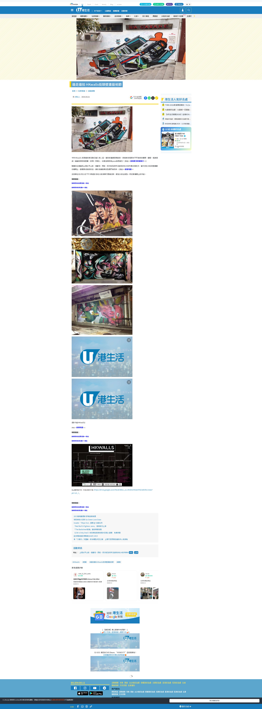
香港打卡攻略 (178, 16)
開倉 (126, 682)
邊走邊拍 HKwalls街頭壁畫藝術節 (102, 562)
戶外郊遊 (123, 685)
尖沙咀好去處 (134, 682)
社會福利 (131, 685)
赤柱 (131, 552)
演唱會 (74, 16)
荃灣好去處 (166, 682)
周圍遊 (155, 16)
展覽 (119, 562)
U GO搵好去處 (146, 4)
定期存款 (124, 11)
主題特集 (190, 16)
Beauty (104, 4)
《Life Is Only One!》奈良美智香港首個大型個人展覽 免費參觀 (97, 532)
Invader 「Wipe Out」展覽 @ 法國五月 (88, 523)
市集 (121, 682)
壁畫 (84, 562)
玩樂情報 (81, 91)
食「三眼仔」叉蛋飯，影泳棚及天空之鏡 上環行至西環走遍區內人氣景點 (101, 539)
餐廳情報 (115, 685)
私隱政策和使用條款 (57, 700)
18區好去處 (165, 16)
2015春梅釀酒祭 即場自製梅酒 (85, 516)
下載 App (179, 4)
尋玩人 (77, 97)
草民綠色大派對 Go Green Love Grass (87, 519)
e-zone (119, 4)
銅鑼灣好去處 (146, 682)
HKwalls (76, 562)
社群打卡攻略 (159, 4)
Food (96, 4)
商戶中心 (169, 4)
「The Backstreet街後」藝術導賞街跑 (88, 529)
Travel (89, 4)
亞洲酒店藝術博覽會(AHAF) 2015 (86, 536)
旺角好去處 (176, 682)
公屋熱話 (108, 11)
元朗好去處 (156, 682)
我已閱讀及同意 (214, 701)
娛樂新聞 (116, 11)
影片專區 (145, 16)
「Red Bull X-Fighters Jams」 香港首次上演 (90, 526)
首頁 (74, 91)
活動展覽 (91, 91)
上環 (136, 552)
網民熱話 (115, 691)
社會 (184, 682)
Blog (111, 4)
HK (82, 4)
